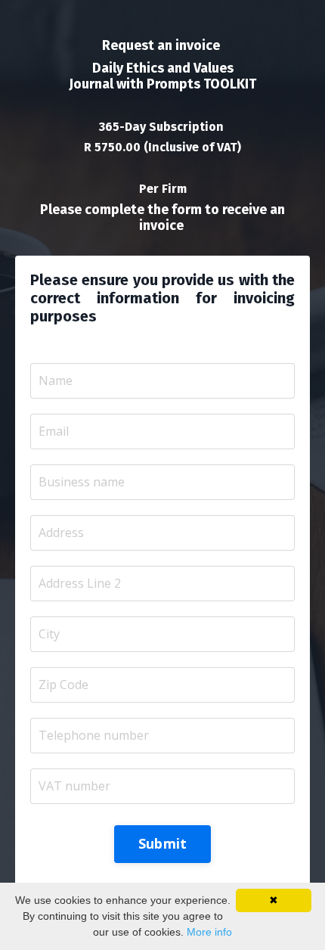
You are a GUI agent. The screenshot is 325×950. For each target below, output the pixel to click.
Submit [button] (162, 843)
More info (209, 932)
